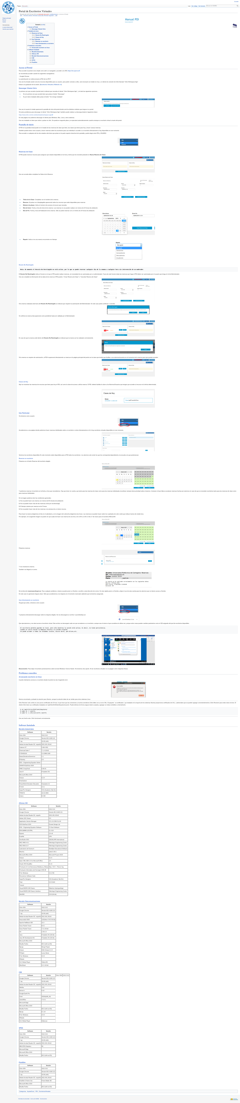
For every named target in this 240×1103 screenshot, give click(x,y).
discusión (46, 14)
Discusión (24, 6)
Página (19, 6)
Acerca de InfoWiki (34, 1098)
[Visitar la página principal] (8, 7)
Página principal (7, 18)
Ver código (194, 6)
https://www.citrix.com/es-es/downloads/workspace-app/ (35, 115)
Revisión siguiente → (49, 15)
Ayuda (4, 22)
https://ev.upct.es (73, 70)
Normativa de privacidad (23, 1098)
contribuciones (53, 14)
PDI (37, 1091)
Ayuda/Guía (30, 1091)
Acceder (236, 1)
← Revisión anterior (27, 15)
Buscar (4, 20)
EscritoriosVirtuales (44, 1091)
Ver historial (201, 6)
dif (21, 15)
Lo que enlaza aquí (7, 27)
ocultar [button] (43, 24)
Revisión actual (37, 15)
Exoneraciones (43, 1098)
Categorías (22, 1091)
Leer (189, 6)
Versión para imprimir (8, 29)
